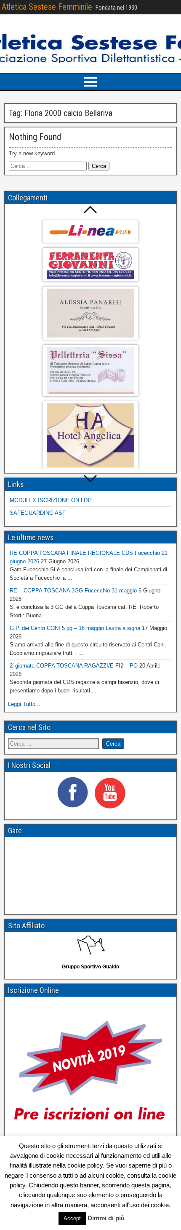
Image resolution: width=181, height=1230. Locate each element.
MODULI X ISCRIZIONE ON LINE (51, 500)
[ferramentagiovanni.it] (90, 264)
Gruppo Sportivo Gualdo (90, 967)
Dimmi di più (106, 1218)
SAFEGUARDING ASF (38, 513)
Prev (90, 209)
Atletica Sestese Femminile (47, 7)
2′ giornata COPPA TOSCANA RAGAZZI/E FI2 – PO (74, 665)
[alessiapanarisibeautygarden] (90, 313)
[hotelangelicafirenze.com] (90, 435)
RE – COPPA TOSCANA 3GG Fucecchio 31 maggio (73, 590)
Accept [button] (72, 1218)
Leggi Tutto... (24, 704)
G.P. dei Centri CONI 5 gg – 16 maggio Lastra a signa (75, 628)
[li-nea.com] (90, 231)
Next (90, 479)
